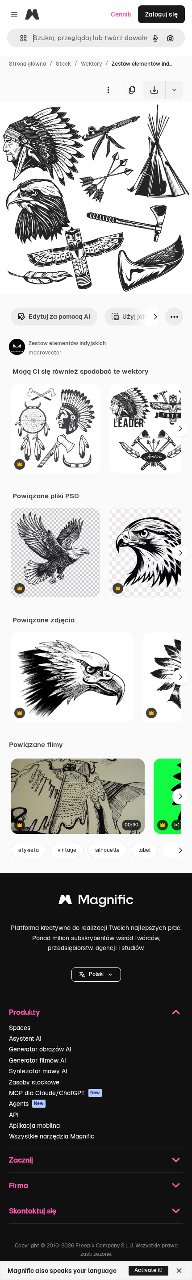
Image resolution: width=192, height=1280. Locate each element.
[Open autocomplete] (20, 38)
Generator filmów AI (37, 1060)
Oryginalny (62, 119)
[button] (96, 974)
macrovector (45, 352)
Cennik (121, 14)
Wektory (91, 63)
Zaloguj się (161, 14)
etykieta (28, 850)
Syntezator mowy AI (38, 1071)
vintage (67, 850)
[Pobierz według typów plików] (174, 90)
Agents (26, 1104)
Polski (96, 974)
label (144, 850)
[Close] (179, 1270)
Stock (63, 63)
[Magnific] (96, 902)
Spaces (19, 1028)
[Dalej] (155, 316)
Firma (18, 1185)
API (14, 1115)
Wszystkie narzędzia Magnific (51, 1136)
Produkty (24, 1012)
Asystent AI (25, 1038)
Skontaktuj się (32, 1210)
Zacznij (21, 1159)
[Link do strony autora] (17, 348)
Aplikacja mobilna (34, 1126)
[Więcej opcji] (108, 90)
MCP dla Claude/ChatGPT (54, 1093)
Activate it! (148, 1270)
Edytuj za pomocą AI (59, 317)
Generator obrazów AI (40, 1049)
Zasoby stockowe (34, 1082)
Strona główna (27, 63)
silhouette (107, 850)
